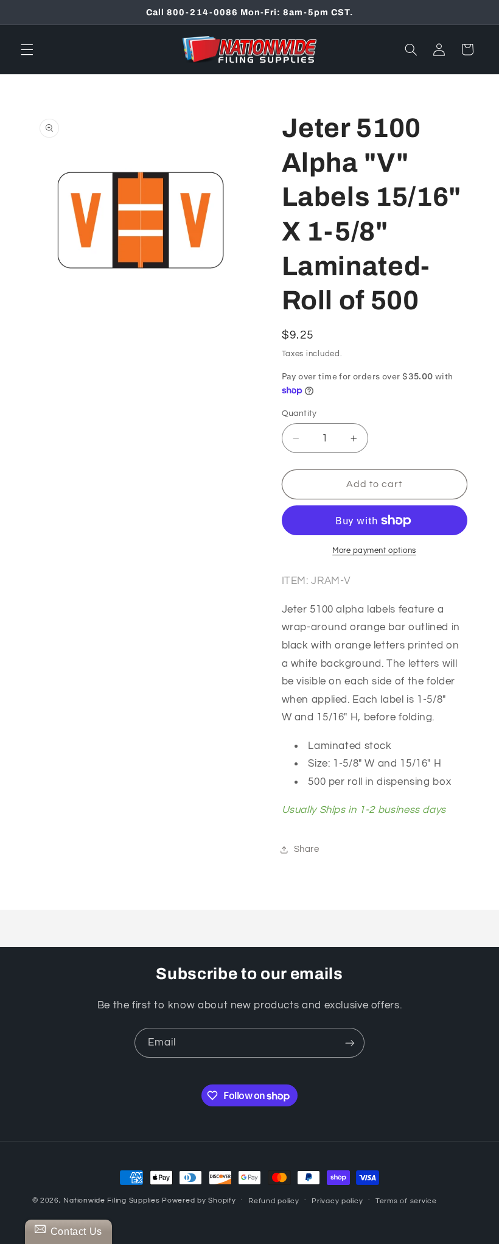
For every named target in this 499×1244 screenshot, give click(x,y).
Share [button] (306, 849)
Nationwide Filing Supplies (111, 1200)
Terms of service (406, 1201)
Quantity (299, 413)
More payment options (374, 551)
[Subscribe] (350, 1043)
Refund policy (273, 1201)
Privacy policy (337, 1201)
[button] (27, 49)
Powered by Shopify (199, 1200)
